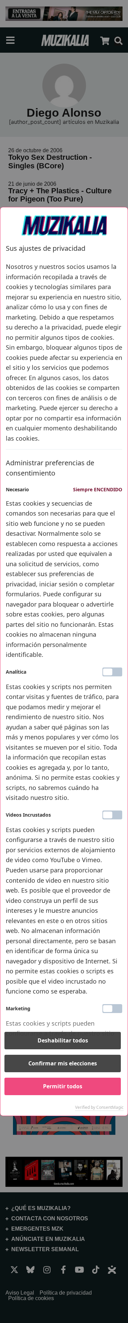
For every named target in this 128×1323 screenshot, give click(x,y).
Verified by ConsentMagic (99, 1107)
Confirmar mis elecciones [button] (62, 1063)
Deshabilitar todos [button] (63, 1040)
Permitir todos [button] (62, 1086)
